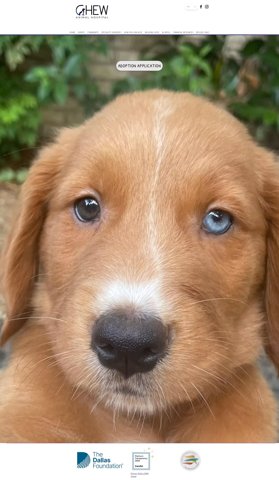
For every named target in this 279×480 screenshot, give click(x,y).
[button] (133, 32)
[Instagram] (206, 6)
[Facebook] (201, 6)
